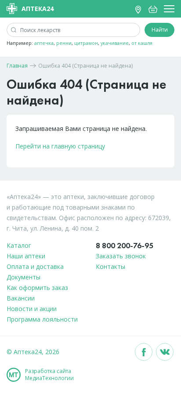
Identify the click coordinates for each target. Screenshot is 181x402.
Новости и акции (32, 308)
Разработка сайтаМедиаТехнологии (49, 375)
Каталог (19, 245)
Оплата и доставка (35, 266)
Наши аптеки (26, 256)
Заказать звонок (121, 256)
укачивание (115, 43)
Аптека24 (38, 8)
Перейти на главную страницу (60, 146)
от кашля (141, 43)
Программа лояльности (42, 319)
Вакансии (21, 298)
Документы (23, 277)
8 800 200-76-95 (124, 245)
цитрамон (86, 43)
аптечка (44, 43)
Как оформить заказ (37, 287)
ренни (64, 43)
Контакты (110, 266)
